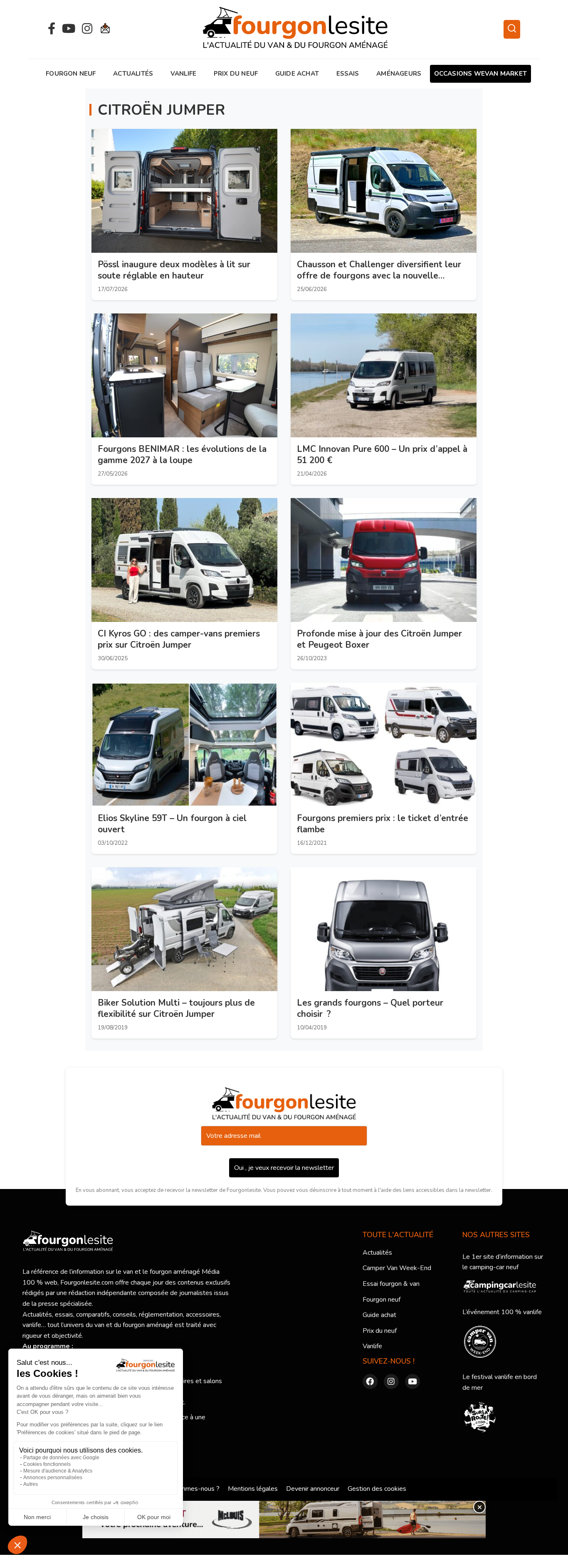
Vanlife (183, 73)
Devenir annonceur (312, 1488)
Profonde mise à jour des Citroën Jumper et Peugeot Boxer (379, 639)
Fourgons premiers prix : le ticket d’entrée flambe (382, 823)
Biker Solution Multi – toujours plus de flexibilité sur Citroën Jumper (176, 1008)
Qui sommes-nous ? (191, 1488)
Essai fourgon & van (391, 1283)
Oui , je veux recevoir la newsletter (284, 1167)
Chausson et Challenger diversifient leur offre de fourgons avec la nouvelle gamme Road (379, 276)
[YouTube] (68, 29)
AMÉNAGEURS (398, 73)
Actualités (133, 73)
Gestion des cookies (377, 1488)
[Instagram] (87, 29)
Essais (347, 73)
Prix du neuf (236, 73)
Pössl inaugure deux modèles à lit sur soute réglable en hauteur (174, 270)
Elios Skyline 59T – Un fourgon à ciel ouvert (172, 823)
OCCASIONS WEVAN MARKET (480, 73)
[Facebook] (51, 29)
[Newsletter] (105, 29)
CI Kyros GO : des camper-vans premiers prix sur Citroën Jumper (179, 639)
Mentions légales (253, 1488)
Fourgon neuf (71, 73)
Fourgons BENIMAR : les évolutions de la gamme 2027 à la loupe (182, 454)
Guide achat (297, 73)
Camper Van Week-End (397, 1268)
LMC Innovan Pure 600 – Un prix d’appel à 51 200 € (382, 454)
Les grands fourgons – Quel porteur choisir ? (370, 1008)
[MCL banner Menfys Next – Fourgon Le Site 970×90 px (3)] (284, 1519)
